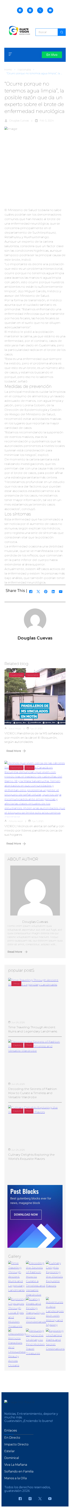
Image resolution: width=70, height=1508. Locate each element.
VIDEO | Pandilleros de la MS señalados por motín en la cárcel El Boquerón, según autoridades (33, 738)
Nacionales (24, 69)
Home (8, 69)
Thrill (29, 1045)
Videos (29, 767)
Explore (17, 1045)
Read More (13, 751)
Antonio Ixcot (16, 821)
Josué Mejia (15, 728)
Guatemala (16, 674)
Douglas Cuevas (19, 120)
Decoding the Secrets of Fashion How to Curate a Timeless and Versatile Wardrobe (32, 1093)
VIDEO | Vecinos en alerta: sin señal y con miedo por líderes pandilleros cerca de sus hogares (34, 830)
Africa (16, 983)
